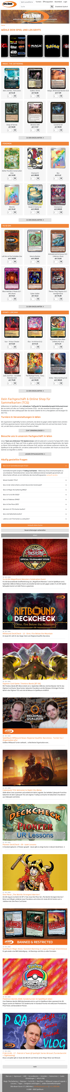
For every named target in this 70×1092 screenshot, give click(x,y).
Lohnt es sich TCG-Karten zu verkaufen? (16, 519)
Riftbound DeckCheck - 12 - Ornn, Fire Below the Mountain (28, 634)
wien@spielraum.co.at (41, 1086)
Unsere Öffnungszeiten (34, 454)
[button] (3, 46)
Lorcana (13, 1083)
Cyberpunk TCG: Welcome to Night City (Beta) (22, 790)
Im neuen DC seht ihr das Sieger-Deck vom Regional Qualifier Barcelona (26, 636)
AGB (24, 1076)
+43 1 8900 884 (54, 1086)
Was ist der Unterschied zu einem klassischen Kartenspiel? (22, 485)
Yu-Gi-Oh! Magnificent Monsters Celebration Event (24, 579)
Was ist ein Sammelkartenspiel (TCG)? (15, 466)
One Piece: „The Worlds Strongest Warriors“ (21, 895)
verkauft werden (52, 475)
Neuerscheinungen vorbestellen (35, 530)
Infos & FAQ (40, 1078)
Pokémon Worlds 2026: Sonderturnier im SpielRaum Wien (27, 999)
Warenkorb (58, 2)
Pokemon (23, 1081)
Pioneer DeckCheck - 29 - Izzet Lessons (19, 845)
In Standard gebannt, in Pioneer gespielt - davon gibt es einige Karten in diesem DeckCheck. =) (34, 847)
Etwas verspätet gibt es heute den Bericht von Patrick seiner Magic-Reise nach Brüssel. (31, 1058)
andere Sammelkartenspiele (51, 1083)
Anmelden (43, 1076)
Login (65, 2)
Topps (20, 1083)
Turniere (38, 2)
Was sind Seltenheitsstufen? (12, 514)
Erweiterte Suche (61, 6)
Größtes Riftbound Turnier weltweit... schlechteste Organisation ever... (26, 742)
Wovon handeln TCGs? (10, 480)
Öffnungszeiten (48, 2)
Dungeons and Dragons (32, 1083)
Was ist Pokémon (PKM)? (11, 499)
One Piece (40, 1081)
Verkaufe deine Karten (35, 525)
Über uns (9, 1076)
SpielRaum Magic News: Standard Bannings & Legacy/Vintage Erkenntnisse (35, 949)
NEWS (35, 535)
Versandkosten (33, 1076)
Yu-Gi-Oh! (31, 1081)
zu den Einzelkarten (34, 138)
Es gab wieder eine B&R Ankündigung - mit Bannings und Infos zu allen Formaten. (29, 951)
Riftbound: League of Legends (55, 1081)
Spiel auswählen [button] (26, 2)
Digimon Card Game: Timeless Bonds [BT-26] (22, 684)
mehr (35, 1067)
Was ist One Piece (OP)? (11, 504)
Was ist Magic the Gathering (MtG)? (15, 490)
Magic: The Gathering (11, 1081)
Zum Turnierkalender (34, 430)
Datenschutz (53, 1076)
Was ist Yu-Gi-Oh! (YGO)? (11, 494)
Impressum (17, 1076)
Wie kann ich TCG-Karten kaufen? (14, 509)
